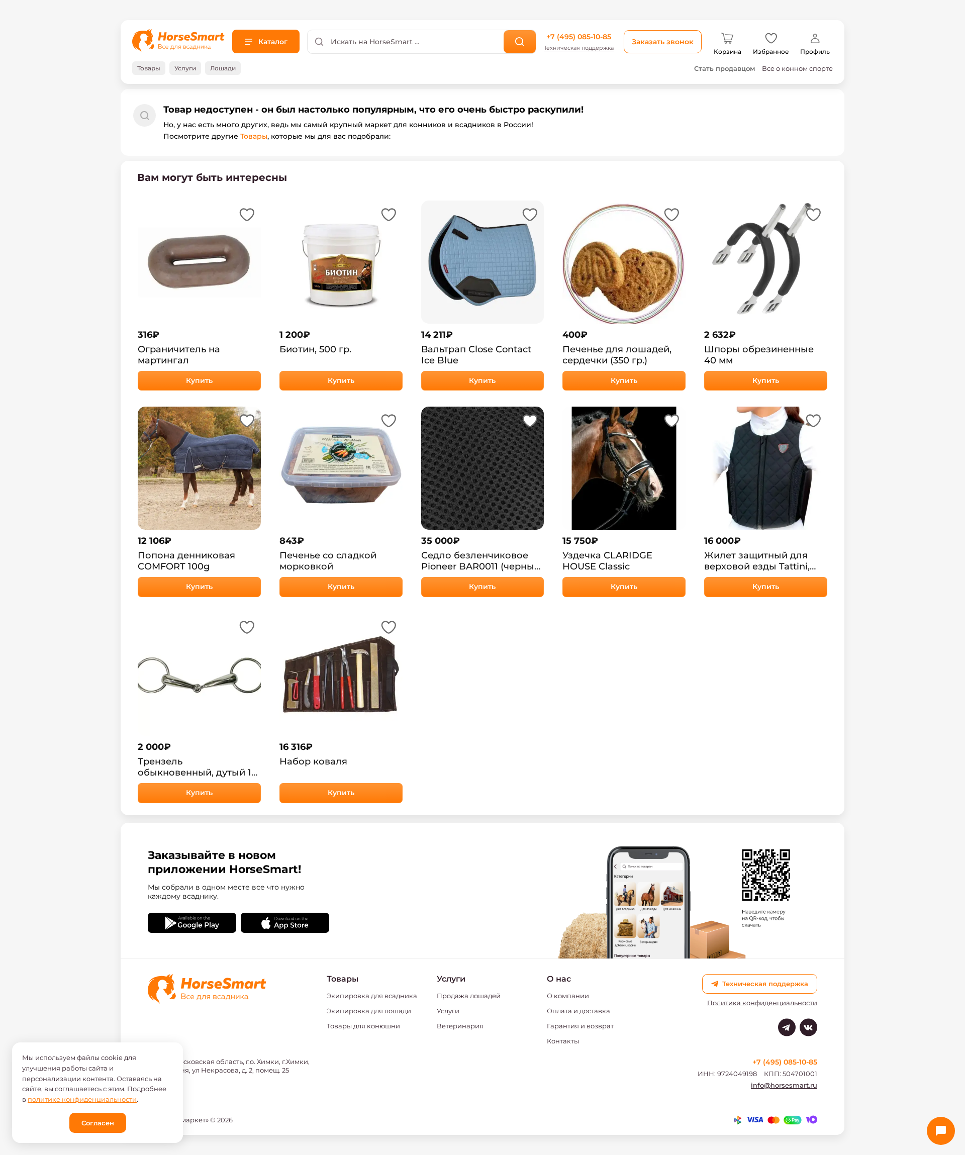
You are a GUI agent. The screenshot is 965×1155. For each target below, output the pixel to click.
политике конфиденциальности (82, 1099)
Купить (199, 380)
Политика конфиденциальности (762, 1003)
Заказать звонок (663, 41)
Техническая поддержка (579, 48)
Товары (253, 136)
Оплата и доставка (578, 1011)
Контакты (563, 1041)
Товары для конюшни (363, 1026)
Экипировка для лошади (369, 1011)
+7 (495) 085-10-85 (578, 36)
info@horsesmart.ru (784, 1085)
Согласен (97, 1123)
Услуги (448, 1011)
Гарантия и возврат (580, 1026)
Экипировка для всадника (372, 996)
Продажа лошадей (469, 996)
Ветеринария (460, 1026)
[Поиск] (520, 42)
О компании (568, 996)
